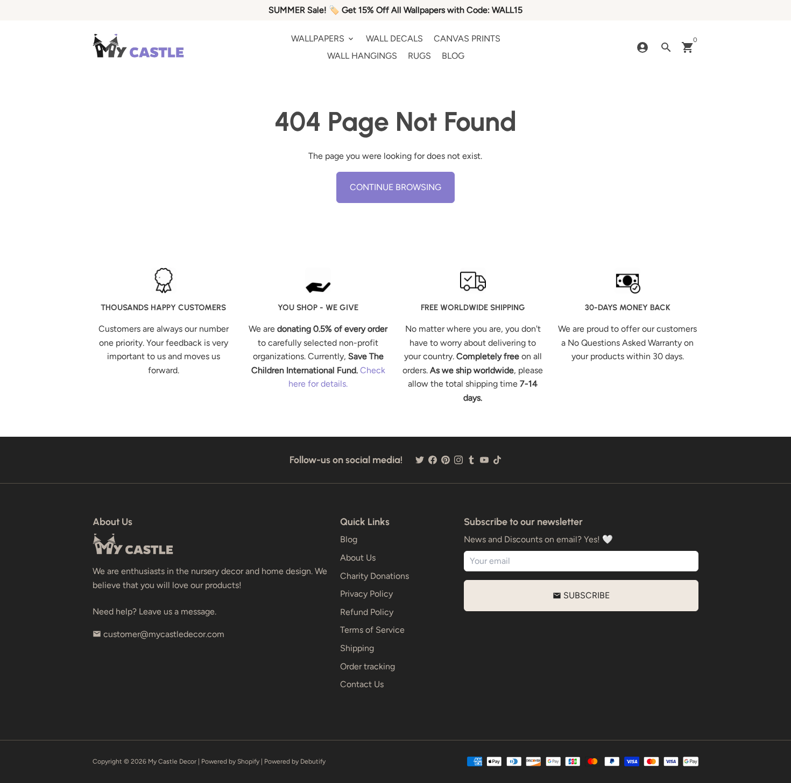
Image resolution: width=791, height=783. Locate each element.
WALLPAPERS (323, 38)
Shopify (248, 761)
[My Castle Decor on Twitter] (419, 460)
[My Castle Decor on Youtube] (484, 460)
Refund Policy (366, 612)
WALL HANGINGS (362, 56)
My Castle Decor (172, 761)
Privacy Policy (366, 594)
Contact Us (362, 684)
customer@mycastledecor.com (158, 634)
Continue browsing (395, 187)
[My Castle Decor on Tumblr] (471, 460)
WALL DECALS (394, 38)
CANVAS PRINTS (467, 38)
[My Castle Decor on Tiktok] (497, 460)
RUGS (419, 56)
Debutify (313, 761)
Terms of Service (372, 630)
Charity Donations (374, 576)
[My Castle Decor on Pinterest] (445, 460)
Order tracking (367, 666)
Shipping (357, 648)
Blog (348, 539)
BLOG (453, 56)
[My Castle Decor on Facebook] (432, 460)
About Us (358, 558)
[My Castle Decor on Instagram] (458, 460)
